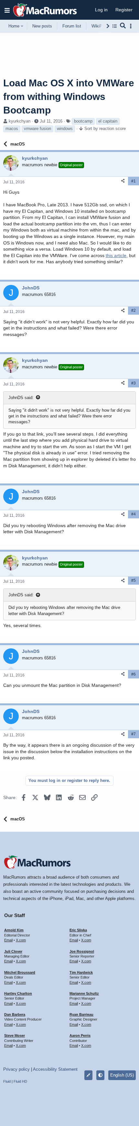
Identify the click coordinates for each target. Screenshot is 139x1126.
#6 (133, 674)
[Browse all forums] (114, 26)
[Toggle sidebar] (132, 26)
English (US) (122, 1075)
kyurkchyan (19, 121)
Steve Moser (14, 1035)
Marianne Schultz (84, 993)
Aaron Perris (80, 1035)
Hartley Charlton (18, 993)
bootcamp (83, 121)
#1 (133, 181)
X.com (21, 940)
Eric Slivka (78, 930)
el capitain (107, 121)
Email (8, 940)
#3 (133, 383)
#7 (133, 734)
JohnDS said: (21, 397)
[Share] (123, 181)
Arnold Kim (14, 930)
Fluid (7, 1081)
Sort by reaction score (105, 128)
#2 (133, 310)
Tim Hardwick (81, 972)
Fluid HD (20, 1081)
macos (11, 128)
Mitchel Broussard (19, 972)
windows (65, 128)
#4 (133, 514)
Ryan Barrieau (81, 1014)
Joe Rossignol (82, 951)
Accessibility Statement (55, 1069)
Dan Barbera (14, 1014)
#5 (133, 580)
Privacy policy (16, 1069)
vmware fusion (37, 128)
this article (116, 255)
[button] (7, 10)
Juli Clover (13, 951)
